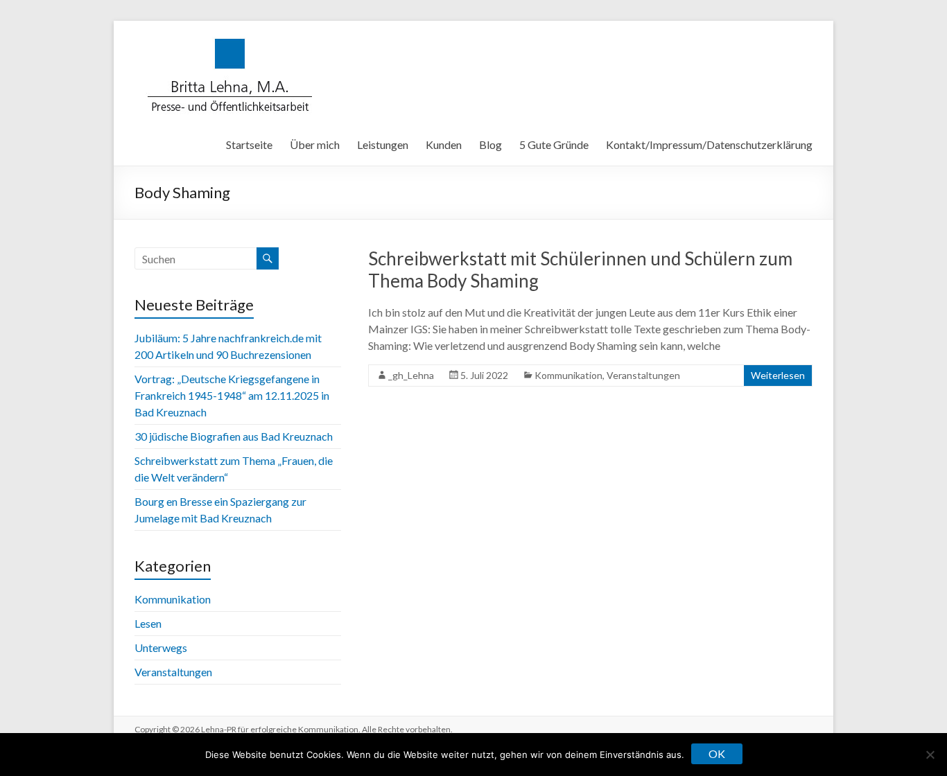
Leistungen (382, 144)
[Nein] (930, 754)
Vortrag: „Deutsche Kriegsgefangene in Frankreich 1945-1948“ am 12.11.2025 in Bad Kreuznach (231, 395)
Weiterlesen (778, 375)
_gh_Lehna (411, 375)
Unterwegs (160, 647)
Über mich (315, 144)
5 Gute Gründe (554, 144)
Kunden (444, 144)
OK (717, 753)
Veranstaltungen (643, 375)
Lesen (148, 623)
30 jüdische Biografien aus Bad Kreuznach (233, 436)
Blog (490, 144)
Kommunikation (568, 375)
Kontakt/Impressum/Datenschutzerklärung (709, 144)
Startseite (249, 144)
